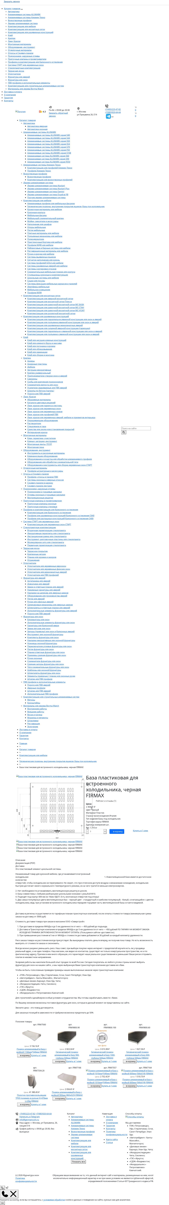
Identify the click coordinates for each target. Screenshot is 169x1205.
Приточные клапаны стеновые (42, 506)
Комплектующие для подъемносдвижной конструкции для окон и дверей (63, 322)
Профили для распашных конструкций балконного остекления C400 (60, 518)
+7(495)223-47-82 (113, 109)
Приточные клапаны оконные (41, 503)
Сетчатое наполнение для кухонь (43, 260)
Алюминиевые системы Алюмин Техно (26, 17)
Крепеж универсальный (39, 373)
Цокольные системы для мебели (43, 277)
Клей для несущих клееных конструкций (46, 340)
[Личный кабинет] (133, 116)
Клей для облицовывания (39, 349)
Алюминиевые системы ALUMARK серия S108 (49, 153)
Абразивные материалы (39, 399)
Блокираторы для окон (38, 619)
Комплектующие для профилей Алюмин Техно (49, 167)
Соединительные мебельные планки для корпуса (51, 271)
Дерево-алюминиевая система (23, 23)
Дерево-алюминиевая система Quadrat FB (47, 194)
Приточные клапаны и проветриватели (27, 59)
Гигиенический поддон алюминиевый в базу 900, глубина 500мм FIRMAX (67, 1055)
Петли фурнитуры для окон (40, 649)
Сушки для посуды (36, 280)
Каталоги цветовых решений (41, 402)
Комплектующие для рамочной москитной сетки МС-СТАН (55, 307)
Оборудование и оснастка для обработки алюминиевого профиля (59, 459)
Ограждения (33, 560)
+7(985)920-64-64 (113, 112)
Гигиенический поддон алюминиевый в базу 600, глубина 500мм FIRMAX (137, 1055)
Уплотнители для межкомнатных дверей (47, 572)
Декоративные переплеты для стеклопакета (48, 533)
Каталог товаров (12, 8)
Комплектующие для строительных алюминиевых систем (36, 85)
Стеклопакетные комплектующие (24, 68)
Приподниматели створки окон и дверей (47, 376)
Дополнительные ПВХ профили (42, 694)
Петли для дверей (36, 598)
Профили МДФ (34, 292)
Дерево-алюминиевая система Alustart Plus (48, 188)
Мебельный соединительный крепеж (45, 218)
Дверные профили (36, 688)
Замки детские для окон (38, 628)
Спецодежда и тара (36, 426)
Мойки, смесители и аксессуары (42, 221)
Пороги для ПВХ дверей (38, 393)
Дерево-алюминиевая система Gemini (45, 191)
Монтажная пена (35, 447)
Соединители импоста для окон (42, 384)
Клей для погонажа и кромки (41, 346)
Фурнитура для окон (18, 80)
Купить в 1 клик (140, 830)
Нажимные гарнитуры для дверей (43, 590)
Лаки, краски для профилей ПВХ (42, 414)
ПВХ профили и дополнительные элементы (29, 82)
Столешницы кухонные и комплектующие (47, 274)
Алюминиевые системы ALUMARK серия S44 (48, 138)
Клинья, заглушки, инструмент (42, 441)
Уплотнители (14, 74)
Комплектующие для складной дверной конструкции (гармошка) (58, 328)
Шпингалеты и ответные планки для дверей (48, 607)
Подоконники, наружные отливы (24, 56)
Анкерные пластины (37, 364)
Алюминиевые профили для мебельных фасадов (51, 203)
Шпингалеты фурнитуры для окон (43, 673)
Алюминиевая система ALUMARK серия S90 (48, 159)
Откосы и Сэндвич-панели (20, 53)
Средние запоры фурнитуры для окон (45, 664)
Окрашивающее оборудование (42, 420)
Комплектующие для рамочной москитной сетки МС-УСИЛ (55, 310)
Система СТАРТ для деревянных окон (26, 65)
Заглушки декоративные (39, 370)
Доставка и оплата (13, 91)
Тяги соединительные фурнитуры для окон (48, 667)
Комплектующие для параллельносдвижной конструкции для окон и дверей (64, 319)
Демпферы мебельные (38, 286)
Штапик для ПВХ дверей (39, 691)
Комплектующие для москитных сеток (26, 29)
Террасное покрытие (37, 551)
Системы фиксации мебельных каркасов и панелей (52, 283)
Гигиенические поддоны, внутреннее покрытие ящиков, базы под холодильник (66, 206)
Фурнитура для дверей (19, 77)
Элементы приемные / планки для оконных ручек (51, 676)
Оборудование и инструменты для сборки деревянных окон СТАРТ (59, 465)
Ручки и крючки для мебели (40, 254)
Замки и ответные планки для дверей (45, 587)
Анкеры (31, 361)
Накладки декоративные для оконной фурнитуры (51, 640)
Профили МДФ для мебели (40, 245)
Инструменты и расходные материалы (46, 453)
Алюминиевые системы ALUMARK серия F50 (48, 150)
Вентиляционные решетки (40, 497)
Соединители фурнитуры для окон (44, 661)
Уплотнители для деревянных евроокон (46, 566)
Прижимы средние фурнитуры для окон (46, 655)
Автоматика (13, 11)
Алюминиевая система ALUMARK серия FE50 (48, 162)
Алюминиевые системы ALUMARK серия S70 (48, 147)
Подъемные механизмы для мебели (44, 236)
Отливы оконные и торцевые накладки (46, 494)
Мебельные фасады (37, 215)
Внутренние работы (37, 708)
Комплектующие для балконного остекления (49, 512)
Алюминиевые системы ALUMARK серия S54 (48, 144)
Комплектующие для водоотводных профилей (49, 179)
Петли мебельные (36, 230)
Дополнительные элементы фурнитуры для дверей (52, 610)
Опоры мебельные (36, 227)
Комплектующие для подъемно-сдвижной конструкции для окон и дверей (63, 334)
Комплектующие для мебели (22, 26)
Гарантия (8, 97)
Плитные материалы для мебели (43, 233)
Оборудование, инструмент (21, 47)
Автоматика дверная (37, 126)
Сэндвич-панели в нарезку (40, 483)
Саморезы (32, 378)
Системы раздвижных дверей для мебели (47, 266)
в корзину (118, 831)
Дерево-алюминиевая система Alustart (46, 185)
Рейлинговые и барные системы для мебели (48, 248)
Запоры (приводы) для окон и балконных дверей (50, 631)
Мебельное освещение (38, 289)
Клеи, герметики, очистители (41, 438)
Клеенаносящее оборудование (42, 456)
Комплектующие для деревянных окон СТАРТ (49, 524)
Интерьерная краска (37, 432)
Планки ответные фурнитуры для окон (46, 652)
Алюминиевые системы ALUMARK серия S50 (48, 141)
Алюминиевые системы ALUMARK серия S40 (48, 135)
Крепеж (11, 38)
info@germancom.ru (29, 1119)
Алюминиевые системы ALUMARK (24, 14)
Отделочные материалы (20, 50)
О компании (10, 94)
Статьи (109, 1142)
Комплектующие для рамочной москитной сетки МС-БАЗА (55, 304)
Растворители (34, 423)
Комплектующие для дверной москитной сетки (50, 298)
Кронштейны (33, 702)
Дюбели (31, 367)
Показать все (78, 1161)
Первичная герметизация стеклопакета (46, 545)
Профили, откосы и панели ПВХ (42, 477)
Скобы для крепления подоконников (45, 381)
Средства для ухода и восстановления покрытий (50, 429)
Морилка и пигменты (37, 717)
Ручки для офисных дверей (40, 601)
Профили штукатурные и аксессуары (45, 471)
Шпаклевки (32, 720)
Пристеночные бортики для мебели (44, 242)
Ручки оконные (34, 658)
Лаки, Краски (14, 41)
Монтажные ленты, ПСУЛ (39, 444)
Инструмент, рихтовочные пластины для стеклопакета (53, 539)
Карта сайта (112, 1139)
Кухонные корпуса (36, 212)
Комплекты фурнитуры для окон (43, 637)
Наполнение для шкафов (39, 224)
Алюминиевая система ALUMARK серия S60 (48, 156)
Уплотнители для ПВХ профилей (43, 575)
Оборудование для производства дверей (47, 595)
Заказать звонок (12, 1)
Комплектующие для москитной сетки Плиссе (49, 301)
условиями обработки (54, 1199)
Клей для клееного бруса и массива (44, 343)
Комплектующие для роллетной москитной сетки (51, 313)
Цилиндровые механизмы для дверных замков (50, 604)
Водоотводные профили (20, 20)
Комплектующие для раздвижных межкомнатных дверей (55, 325)
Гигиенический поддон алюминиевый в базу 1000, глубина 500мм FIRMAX (102, 1055)
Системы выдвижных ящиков (41, 257)
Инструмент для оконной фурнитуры (45, 634)
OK (2, 1203)
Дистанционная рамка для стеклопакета (46, 536)
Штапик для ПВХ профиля (39, 679)
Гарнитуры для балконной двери (43, 625)
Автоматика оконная (37, 129)
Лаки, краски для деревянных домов (44, 411)
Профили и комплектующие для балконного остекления (35, 62)
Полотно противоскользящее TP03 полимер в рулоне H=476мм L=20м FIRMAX (32, 1098)
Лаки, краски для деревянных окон (44, 408)
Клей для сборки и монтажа (40, 355)
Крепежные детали (36, 554)
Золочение (32, 726)
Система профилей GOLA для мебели (45, 263)
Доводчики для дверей (38, 584)
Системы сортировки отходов (41, 269)
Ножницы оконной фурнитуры (42, 643)
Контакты (8, 100)
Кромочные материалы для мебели (44, 209)
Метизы (31, 699)
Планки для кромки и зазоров (41, 557)
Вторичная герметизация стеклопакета (46, 530)
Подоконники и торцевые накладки (44, 491)
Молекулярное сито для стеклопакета (45, 542)
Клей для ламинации (37, 352)
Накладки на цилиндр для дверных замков (47, 592)
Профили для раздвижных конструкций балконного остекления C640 (60, 515)
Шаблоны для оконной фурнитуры (44, 670)
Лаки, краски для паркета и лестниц (44, 405)
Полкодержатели (35, 239)
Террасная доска (16, 71)
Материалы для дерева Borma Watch (26, 88)
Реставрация (33, 723)
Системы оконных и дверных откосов (45, 480)
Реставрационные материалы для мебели (47, 251)
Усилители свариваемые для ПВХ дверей (47, 387)
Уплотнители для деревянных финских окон (48, 569)
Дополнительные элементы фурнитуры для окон (51, 622)
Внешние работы (35, 711)
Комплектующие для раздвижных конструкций (30, 32)
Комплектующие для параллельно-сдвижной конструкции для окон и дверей (64, 331)
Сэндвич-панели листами (39, 485)
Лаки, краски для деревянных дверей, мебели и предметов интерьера (61, 417)
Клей (10, 35)
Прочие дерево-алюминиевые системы (46, 197)
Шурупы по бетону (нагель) (40, 390)
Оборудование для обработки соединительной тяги (52, 462)
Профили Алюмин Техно (39, 170)
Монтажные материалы (19, 44)
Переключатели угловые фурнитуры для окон (49, 646)
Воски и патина (34, 714)
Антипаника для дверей (38, 581)
